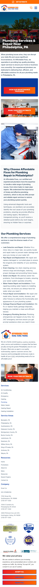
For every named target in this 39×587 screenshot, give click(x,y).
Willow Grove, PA (6, 444)
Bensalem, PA (5, 420)
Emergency (4, 396)
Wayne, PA (4, 453)
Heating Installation (7, 411)
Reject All (19, 582)
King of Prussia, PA (7, 447)
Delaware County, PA (8, 429)
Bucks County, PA (7, 435)
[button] (36, 8)
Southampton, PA (6, 426)
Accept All (19, 572)
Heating (3, 399)
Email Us (4, 488)
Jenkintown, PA (6, 438)
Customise (19, 577)
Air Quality (4, 393)
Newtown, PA (5, 441)
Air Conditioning (6, 390)
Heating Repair (6, 408)
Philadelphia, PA (6, 423)
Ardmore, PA (5, 450)
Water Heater (5, 405)
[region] (19, 570)
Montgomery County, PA (9, 432)
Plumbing (4, 402)
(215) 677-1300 (6, 500)
